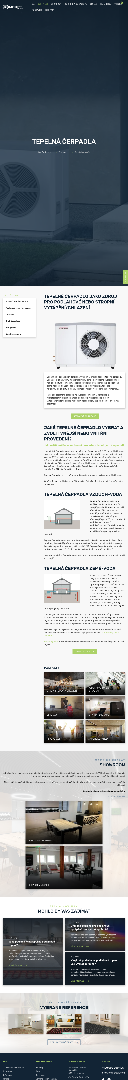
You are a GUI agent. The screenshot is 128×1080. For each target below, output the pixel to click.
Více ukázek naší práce (61, 1042)
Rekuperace (11, 327)
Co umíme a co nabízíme (75, 4)
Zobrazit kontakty (84, 652)
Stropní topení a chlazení (17, 301)
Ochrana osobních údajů (46, 1079)
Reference (105, 4)
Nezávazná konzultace (85, 416)
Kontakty (49, 10)
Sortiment (43, 4)
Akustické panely (13, 334)
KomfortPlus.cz (45, 152)
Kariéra (118, 4)
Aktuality (39, 1067)
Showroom (56, 4)
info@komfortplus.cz (113, 1072)
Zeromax (10, 314)
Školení (93, 4)
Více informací (114, 796)
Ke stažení (37, 10)
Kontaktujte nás (51, 641)
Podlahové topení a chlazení (18, 308)
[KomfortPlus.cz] (13, 7)
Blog (38, 1071)
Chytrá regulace (13, 321)
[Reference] (26, 1024)
